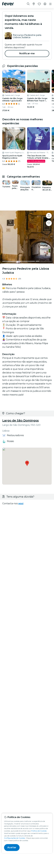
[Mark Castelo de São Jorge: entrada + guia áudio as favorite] (22, 73)
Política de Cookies (39, 831)
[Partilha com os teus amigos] (49, 216)
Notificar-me (27, 53)
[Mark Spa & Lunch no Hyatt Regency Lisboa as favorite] (22, 130)
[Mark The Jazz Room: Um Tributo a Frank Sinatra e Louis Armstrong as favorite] (46, 130)
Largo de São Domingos (20, 420)
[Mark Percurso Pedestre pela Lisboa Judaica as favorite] (49, 223)
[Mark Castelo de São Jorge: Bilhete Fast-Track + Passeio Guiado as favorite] (46, 73)
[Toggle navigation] (50, 4)
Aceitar (11, 847)
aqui (20, 503)
